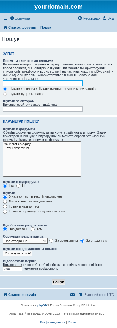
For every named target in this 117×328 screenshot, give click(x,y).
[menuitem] (20, 18)
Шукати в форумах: (19, 129)
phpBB (42, 305)
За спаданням (96, 240)
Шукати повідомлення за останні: (30, 249)
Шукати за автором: (19, 101)
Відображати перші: (19, 261)
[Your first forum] (42, 148)
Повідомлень (18, 229)
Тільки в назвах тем (23, 206)
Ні (23, 185)
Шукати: (9, 193)
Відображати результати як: (26, 225)
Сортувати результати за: (24, 236)
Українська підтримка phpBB (84, 313)
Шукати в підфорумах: (21, 182)
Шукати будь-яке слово (26, 94)
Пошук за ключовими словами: (29, 60)
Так (11, 185)
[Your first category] (42, 144)
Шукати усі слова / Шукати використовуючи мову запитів (52, 88)
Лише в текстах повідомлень (30, 201)
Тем (39, 229)
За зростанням (66, 240)
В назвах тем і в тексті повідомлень (35, 196)
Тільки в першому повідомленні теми (36, 211)
